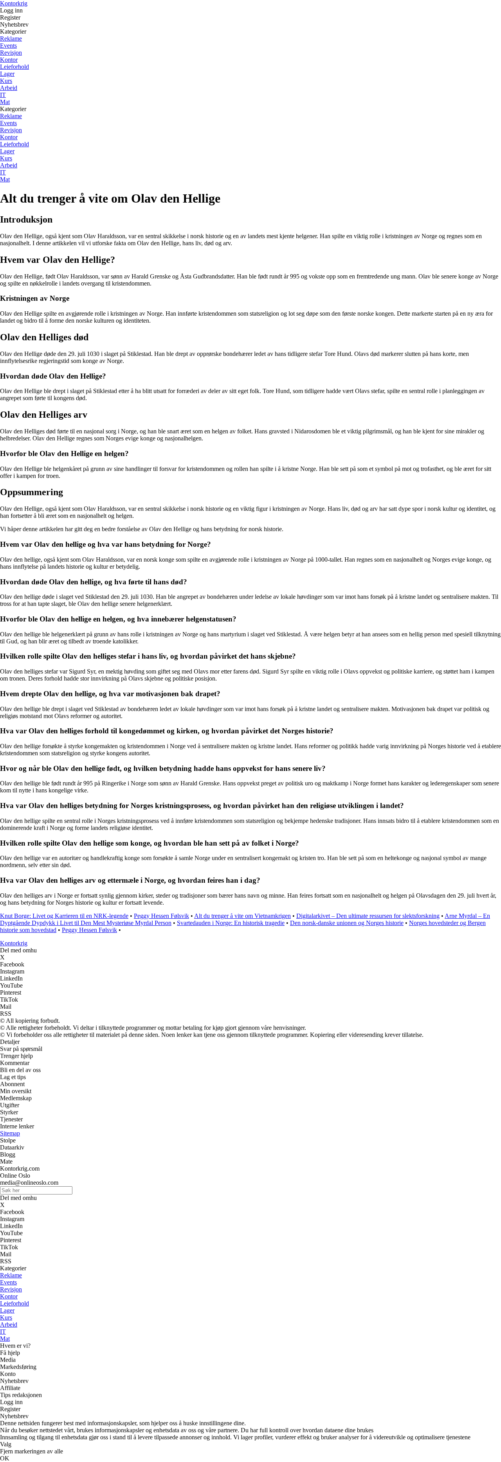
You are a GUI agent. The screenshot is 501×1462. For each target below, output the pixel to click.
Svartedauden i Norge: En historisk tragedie (231, 923)
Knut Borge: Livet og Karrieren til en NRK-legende (64, 915)
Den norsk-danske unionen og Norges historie (347, 923)
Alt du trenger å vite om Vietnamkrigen (242, 915)
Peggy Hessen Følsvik (161, 915)
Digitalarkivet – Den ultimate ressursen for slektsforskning (368, 915)
